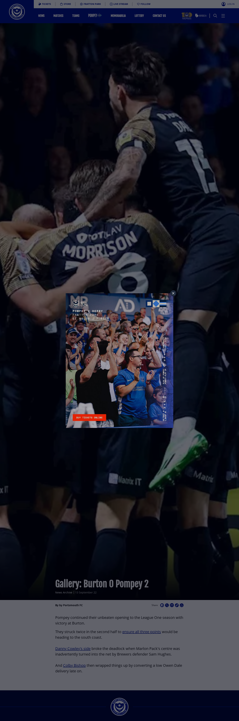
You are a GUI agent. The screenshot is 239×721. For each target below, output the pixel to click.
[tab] (173, 293)
